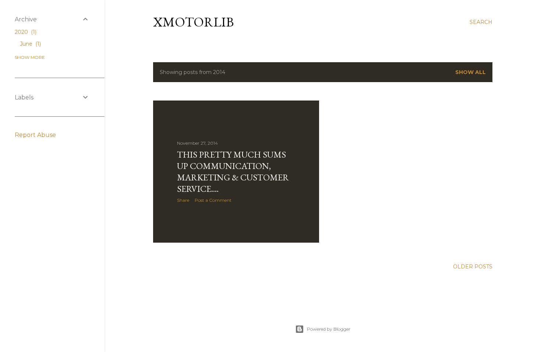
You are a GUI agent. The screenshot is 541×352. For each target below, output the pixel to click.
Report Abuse (35, 134)
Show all (470, 72)
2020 (25, 32)
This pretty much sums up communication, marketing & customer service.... (233, 171)
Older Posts (472, 266)
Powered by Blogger (328, 329)
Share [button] (183, 200)
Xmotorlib (193, 22)
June (29, 44)
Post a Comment (213, 200)
